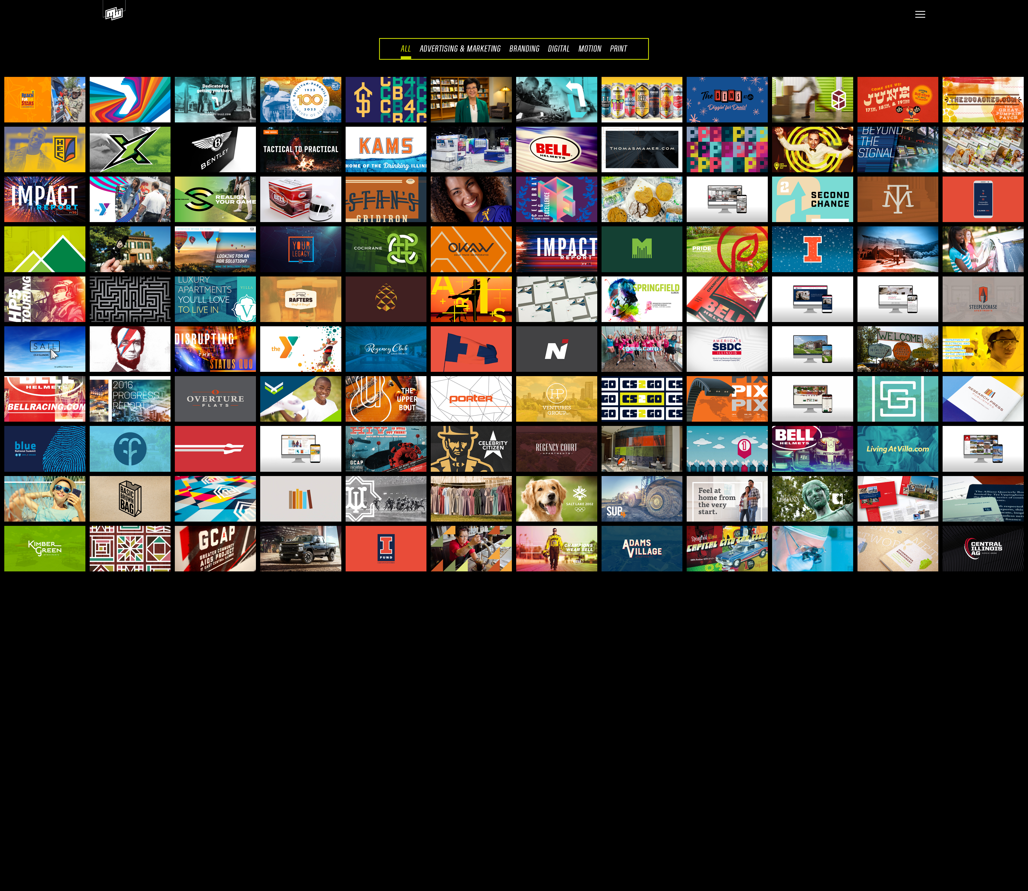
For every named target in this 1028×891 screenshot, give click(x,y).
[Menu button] (918, 15)
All (406, 49)
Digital (559, 49)
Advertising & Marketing (460, 49)
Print (618, 49)
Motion (590, 49)
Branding (524, 49)
